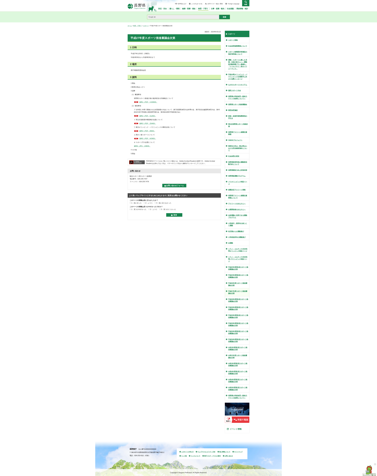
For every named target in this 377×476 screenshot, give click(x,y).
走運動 (230, 243)
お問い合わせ (229, 456)
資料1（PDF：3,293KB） (148, 102)
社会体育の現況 (233, 156)
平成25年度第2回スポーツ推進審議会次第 (238, 276)
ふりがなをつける (196, 4)
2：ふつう (149, 203)
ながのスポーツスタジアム (237, 85)
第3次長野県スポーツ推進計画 (238, 125)
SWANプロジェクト (235, 140)
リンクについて (195, 456)
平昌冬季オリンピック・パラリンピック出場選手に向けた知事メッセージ (237, 77)
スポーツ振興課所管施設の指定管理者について (237, 53)
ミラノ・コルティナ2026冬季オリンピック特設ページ (238, 250)
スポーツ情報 (233, 40)
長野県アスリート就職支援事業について (237, 197)
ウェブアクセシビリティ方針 (206, 452)
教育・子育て (137, 26)
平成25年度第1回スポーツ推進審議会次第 (238, 268)
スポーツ (146, 26)
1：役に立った (136, 203)
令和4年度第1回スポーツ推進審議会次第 (237, 372)
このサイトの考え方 (187, 452)
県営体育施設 (233, 110)
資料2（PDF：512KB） (147, 116)
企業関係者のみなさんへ (237, 209)
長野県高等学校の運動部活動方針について (237, 163)
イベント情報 (236, 429)
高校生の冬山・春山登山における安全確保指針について (237, 148)
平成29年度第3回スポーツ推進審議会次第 (238, 332)
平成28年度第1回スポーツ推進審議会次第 (238, 300)
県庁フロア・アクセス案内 (212, 456)
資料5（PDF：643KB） (147, 138)
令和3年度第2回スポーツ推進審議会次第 (237, 364)
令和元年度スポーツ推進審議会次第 (237, 356)
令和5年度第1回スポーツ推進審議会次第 (237, 388)
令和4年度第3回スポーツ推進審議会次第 (237, 381)
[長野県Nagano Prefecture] (136, 6)
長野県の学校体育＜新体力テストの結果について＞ (237, 97)
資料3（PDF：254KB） (147, 123)
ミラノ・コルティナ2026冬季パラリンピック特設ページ (238, 259)
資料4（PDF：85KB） (147, 131)
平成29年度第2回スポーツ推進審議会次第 (238, 324)
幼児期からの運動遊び (236, 231)
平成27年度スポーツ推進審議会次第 (237, 292)
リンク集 (184, 456)
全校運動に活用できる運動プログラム (237, 216)
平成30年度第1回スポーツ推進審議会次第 (238, 340)
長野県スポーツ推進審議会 (237, 104)
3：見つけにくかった (168, 209)
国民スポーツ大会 (234, 90)
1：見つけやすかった (138, 209)
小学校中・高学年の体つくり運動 (237, 224)
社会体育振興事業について (237, 46)
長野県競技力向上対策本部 (237, 170)
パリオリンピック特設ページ (237, 183)
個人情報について (224, 452)
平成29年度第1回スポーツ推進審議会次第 (238, 316)
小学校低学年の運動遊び (237, 237)
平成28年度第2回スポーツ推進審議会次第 (238, 308)
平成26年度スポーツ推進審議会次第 (237, 284)
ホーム (130, 26)
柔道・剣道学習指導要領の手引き (237, 117)
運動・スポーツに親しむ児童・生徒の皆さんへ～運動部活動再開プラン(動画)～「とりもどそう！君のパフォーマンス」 (237, 64)
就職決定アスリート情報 (237, 190)
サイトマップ (238, 452)
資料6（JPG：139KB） (142, 146)
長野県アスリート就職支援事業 (237, 133)
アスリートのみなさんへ (237, 203)
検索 (245, 4)
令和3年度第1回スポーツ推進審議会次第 (237, 348)
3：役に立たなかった (163, 203)
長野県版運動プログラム (237, 176)
